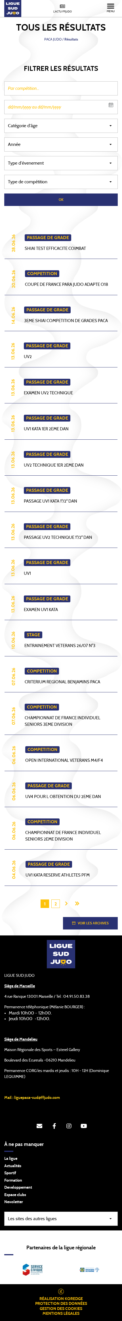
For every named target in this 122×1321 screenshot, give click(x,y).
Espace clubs (15, 1195)
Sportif (10, 1173)
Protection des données (61, 1304)
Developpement (18, 1188)
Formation (13, 1180)
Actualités (12, 1166)
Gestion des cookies (61, 1309)
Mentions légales (61, 1314)
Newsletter (13, 1202)
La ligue (10, 1159)
